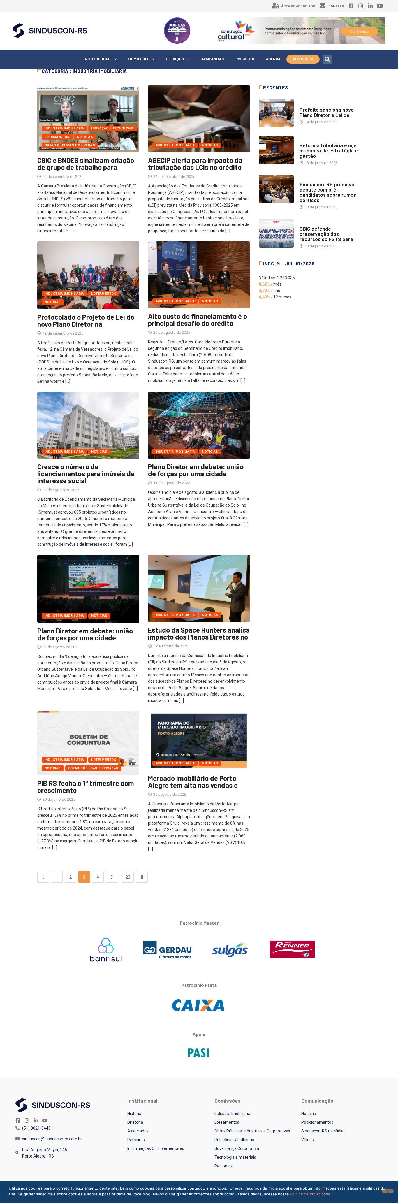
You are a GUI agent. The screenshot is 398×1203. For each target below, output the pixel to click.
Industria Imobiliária (64, 128)
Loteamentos (57, 137)
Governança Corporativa (236, 1148)
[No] (388, 1191)
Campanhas (212, 59)
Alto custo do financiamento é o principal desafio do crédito (197, 319)
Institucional (98, 59)
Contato (336, 6)
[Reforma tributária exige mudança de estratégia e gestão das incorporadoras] (276, 150)
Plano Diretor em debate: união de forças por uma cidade (196, 470)
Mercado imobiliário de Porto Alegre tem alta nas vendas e (193, 781)
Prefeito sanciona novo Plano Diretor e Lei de (327, 112)
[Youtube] (380, 5)
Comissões (138, 59)
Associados (138, 1131)
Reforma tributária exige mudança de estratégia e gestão (329, 150)
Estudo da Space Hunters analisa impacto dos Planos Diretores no (199, 633)
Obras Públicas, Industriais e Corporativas (252, 1131)
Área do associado (298, 6)
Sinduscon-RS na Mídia (322, 1131)
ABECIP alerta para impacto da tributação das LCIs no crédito (195, 163)
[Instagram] (360, 5)
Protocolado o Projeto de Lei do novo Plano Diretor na (85, 320)
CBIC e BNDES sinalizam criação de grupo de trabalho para (85, 163)
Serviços (175, 59)
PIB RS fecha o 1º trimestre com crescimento (85, 786)
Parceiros (136, 1139)
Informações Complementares (155, 1148)
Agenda (273, 59)
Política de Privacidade (310, 1194)
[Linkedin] (370, 5)
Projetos (244, 59)
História (134, 1113)
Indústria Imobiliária (232, 1113)
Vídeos (307, 1139)
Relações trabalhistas (234, 1139)
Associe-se (303, 59)
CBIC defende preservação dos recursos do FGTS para (326, 233)
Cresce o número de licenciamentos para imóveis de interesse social (86, 473)
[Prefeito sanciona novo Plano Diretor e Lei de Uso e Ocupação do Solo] (276, 113)
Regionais (223, 1166)
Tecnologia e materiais (235, 1157)
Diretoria (135, 1122)
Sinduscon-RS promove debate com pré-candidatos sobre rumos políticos (328, 192)
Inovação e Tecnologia (112, 128)
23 (128, 877)
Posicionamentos (317, 1122)
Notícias (85, 137)
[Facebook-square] (351, 5)
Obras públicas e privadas (70, 145)
